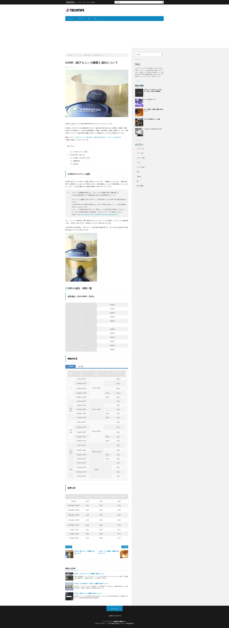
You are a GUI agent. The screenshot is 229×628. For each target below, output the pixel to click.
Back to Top (114, 609)
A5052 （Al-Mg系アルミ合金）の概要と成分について (91, 583)
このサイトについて (114, 616)
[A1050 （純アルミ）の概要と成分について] (69, 596)
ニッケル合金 (140, 167)
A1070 (87, 227)
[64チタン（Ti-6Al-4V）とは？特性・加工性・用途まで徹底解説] (139, 93)
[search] (162, 2)
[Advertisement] (114, 34)
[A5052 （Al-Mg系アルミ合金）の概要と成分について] (69, 586)
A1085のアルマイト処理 (78, 152)
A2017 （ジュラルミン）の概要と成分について (89, 573)
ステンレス (70, 18)
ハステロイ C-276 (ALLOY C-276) (153, 129)
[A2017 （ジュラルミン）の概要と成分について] (69, 577)
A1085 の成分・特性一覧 (76, 155)
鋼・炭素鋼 (140, 185)
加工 (138, 172)
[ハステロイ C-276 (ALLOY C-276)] (139, 132)
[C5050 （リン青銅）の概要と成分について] (124, 554)
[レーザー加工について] (139, 103)
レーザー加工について (150, 99)
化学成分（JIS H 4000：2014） (80, 158)
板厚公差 (74, 164)
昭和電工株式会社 (99, 137)
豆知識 (139, 176)
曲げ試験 (80, 366)
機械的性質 (75, 161)
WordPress (130, 623)
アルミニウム (81, 18)
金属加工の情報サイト (120, 621)
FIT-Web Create (114, 623)
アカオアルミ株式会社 (114, 137)
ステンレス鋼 (140, 158)
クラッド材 (140, 153)
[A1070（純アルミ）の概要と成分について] (69, 554)
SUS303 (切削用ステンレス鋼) (152, 119)
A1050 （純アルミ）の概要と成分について (88, 593)
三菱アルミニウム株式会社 (83, 137)
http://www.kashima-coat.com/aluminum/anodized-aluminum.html (97, 214)
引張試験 (70, 366)
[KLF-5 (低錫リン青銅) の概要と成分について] (139, 112)
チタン (95, 18)
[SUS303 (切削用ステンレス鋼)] (139, 122)
